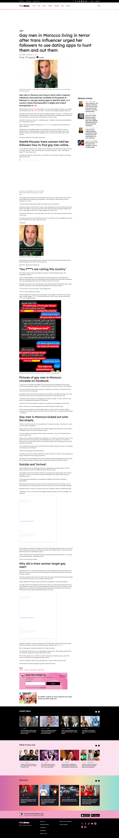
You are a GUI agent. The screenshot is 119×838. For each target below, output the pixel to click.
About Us (21, 1)
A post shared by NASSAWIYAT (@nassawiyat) (31, 638)
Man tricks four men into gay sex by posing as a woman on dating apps (91, 144)
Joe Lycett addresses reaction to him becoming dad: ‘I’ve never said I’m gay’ (48, 732)
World (21, 30)
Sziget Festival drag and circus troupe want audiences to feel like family (28, 801)
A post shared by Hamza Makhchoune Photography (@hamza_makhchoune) (37, 542)
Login (91, 1)
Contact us (43, 827)
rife (35, 105)
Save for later (31, 57)
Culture (44, 5)
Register (98, 1)
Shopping (56, 5)
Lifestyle (50, 5)
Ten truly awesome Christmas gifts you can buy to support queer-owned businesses (89, 766)
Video (62, 5)
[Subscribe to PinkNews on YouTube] (92, 824)
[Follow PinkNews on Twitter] (82, 824)
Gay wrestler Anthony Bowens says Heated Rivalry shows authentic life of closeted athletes (48, 801)
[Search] (99, 6)
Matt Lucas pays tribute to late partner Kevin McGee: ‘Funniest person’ (69, 732)
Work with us (36, 1)
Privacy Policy (43, 687)
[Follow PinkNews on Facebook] (85, 824)
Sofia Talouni (41, 669)
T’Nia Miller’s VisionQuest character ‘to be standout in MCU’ (89, 732)
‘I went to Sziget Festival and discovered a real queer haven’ (69, 800)
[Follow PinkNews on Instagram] (95, 824)
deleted (36, 110)
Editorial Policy (44, 824)
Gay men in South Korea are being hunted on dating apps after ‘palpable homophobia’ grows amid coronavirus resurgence (91, 120)
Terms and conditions (66, 821)
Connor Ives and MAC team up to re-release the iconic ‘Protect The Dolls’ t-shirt (28, 766)
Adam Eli (59, 645)
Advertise (28, 1)
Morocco (26, 669)
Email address (31, 681)
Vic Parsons (35, 54)
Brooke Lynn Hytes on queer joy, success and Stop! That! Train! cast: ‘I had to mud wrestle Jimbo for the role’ (90, 801)
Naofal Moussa (33, 669)
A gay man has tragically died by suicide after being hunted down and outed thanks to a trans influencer (91, 134)
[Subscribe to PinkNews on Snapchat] (82, 827)
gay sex (21, 669)
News (39, 5)
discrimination (48, 124)
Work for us (43, 833)
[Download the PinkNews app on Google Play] (95, 815)
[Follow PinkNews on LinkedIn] (86, 1)
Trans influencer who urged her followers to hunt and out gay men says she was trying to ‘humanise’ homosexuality (91, 107)
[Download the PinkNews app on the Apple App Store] (85, 815)
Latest (34, 5)
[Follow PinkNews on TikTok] (88, 824)
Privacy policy (64, 824)
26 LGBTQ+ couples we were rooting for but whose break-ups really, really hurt (55, 698)
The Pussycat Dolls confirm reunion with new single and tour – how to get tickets (48, 766)
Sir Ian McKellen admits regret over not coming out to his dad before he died (28, 732)
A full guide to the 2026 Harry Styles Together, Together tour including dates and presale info (70, 766)
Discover (68, 5)
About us (42, 821)
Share (22, 57)
